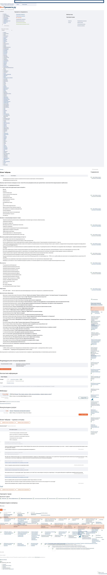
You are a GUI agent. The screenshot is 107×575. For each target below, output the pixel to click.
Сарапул (5, 125)
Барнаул (5, 40)
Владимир (5, 50)
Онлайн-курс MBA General (31, 523)
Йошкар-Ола (5, 66)
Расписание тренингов (20, 14)
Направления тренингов (20, 19)
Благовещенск (6, 43)
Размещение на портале (82, 20)
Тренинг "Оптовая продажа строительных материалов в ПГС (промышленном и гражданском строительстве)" (96, 342)
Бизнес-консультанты (20, 20)
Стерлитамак (5, 134)
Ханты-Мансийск (6, 153)
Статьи (69, 22)
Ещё (1, 486)
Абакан (4, 32)
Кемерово (5, 75)
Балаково (5, 39)
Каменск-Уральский (7, 74)
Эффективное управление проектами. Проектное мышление (95, 419)
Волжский (5, 52)
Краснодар (5, 21)
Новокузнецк (5, 103)
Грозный (5, 58)
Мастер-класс (36, 514)
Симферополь (6, 128)
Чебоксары (5, 154)
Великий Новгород (7, 47)
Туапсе (4, 143)
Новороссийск (6, 104)
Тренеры (1, 169)
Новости (70, 20)
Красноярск (5, 17)
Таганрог (5, 137)
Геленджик (5, 56)
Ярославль (5, 164)
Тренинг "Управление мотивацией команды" (20, 410)
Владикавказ (5, 49)
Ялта (4, 163)
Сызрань (5, 136)
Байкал (4, 38)
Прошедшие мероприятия (5, 403)
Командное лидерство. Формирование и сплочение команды (95, 396)
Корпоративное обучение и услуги (22, 24)
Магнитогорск (6, 87)
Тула (4, 144)
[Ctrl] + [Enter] (37, 557)
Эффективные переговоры (75, 498)
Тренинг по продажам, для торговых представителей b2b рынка (95, 377)
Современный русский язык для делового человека (95, 363)
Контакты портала (81, 25)
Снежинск (5, 130)
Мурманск (5, 92)
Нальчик (5, 94)
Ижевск (4, 64)
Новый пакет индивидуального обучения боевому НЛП (95, 425)
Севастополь (5, 127)
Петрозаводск (6, 113)
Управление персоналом (63, 498)
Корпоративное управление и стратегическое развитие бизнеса (73, 524)
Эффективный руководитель (26, 498)
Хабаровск (5, 151)
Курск (4, 84)
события (3, 509)
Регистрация (24, 4)
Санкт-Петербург (6, 16)
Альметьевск (6, 33)
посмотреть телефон (15, 379)
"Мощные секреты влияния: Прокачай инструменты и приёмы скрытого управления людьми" (68, 546)
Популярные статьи (99, 537)
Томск (4, 142)
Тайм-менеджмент (52, 498)
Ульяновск (5, 147)
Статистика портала (81, 24)
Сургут (4, 135)
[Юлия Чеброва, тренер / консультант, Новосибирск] (96, 185)
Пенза (4, 111)
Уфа (4, 150)
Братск (4, 44)
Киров (4, 76)
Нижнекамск (5, 100)
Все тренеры (18, 17)
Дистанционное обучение (21, 22)
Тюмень (4, 145)
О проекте (4, 564)
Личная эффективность (13, 498)
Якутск (4, 162)
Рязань (4, 120)
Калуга (4, 73)
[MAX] (20, 379)
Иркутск (5, 65)
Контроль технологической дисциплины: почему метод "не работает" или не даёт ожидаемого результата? (75, 548)
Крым (4, 82)
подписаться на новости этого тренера (13, 401)
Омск (4, 108)
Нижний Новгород (6, 20)
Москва (4, 91)
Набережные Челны (7, 93)
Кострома (5, 78)
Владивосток (6, 48)
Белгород (5, 41)
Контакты (4, 566)
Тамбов (4, 138)
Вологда (5, 53)
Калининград (5, 70)
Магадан (5, 86)
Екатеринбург (5, 18)
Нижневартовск (6, 99)
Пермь (4, 112)
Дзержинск (5, 59)
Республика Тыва (6, 118)
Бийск (4, 42)
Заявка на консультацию (6, 369)
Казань (4, 23)
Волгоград (5, 51)
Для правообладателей (103, 573)
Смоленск (5, 129)
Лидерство (4, 498)
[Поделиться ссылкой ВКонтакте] (1, 356)
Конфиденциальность (6, 567)
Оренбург (5, 110)
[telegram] (21, 379)
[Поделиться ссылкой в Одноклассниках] (4, 356)
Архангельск (5, 35)
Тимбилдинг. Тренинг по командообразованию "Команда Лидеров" (95, 333)
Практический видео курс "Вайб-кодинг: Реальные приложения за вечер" (59, 524)
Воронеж (5, 55)
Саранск (5, 124)
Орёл (4, 109)
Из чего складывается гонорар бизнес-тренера (56, 543)
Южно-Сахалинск (6, 161)
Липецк (4, 85)
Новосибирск (6, 15)
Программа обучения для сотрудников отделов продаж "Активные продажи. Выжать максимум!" (95, 327)
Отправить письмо (10, 382)
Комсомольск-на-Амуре (8, 77)
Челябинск (5, 19)
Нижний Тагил (6, 102)
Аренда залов (80, 22)
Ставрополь (5, 133)
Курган (4, 83)
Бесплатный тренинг (21, 514)
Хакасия (5, 152)
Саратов (5, 126)
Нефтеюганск (5, 98)
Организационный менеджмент (41, 498)
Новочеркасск (6, 107)
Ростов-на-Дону (6, 119)
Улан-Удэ (5, 146)
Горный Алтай (6, 57)
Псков (4, 117)
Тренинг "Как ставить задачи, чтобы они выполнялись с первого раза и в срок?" (33, 394)
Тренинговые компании (20, 15)
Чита (4, 160)
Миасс (4, 90)
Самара (4, 121)
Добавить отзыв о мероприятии (23, 422)
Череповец (5, 156)
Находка (5, 95)
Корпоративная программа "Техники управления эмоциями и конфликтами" (95, 370)
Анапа (4, 34)
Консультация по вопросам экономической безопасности (95, 356)
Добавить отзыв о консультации (8, 422)
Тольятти (5, 141)
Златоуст (5, 61)
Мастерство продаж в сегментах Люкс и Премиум (94, 432)
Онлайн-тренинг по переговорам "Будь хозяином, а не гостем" (16, 462)
